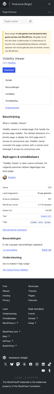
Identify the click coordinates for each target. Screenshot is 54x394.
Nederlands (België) (18, 357)
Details (8, 80)
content (34, 222)
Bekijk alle (46, 250)
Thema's (32, 291)
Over (5, 286)
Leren (5, 309)
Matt (6, 336)
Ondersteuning (12, 107)
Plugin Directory (10, 12)
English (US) (46, 216)
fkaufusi (12, 62)
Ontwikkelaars (9, 318)
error (41, 222)
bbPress (8, 341)
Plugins (31, 295)
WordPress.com (11, 331)
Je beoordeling (10, 250)
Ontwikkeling (11, 100)
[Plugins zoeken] (30, 21)
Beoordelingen (12, 87)
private (47, 222)
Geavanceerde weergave (15, 229)
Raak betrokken (36, 309)
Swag (32, 323)
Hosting (6, 295)
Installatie (10, 94)
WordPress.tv (10, 323)
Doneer (33, 318)
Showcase (33, 286)
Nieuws (6, 291)
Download (9, 70)
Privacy (6, 300)
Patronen (32, 300)
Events (31, 313)
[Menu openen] (50, 4)
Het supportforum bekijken (15, 269)
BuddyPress (10, 345)
